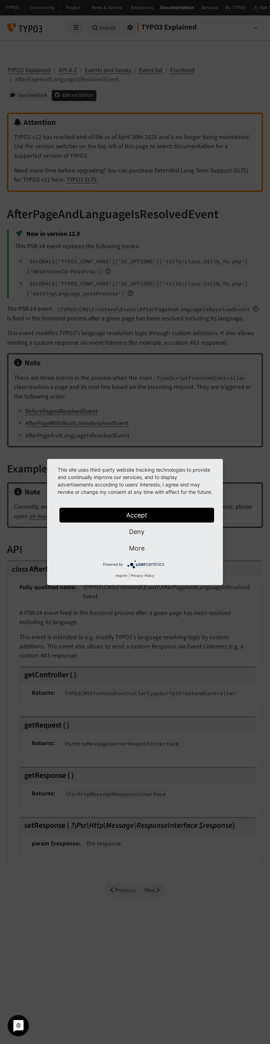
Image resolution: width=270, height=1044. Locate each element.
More (136, 548)
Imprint (122, 575)
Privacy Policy (142, 575)
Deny (136, 531)
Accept (136, 515)
